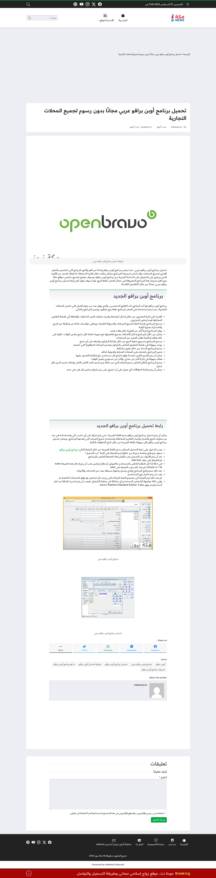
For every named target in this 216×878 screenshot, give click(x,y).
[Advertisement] (108, 37)
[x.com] (93, 4)
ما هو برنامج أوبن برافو (64, 664)
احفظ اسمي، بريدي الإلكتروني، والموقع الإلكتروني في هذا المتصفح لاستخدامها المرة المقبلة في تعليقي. (117, 813)
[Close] (29, 873)
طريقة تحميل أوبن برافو (90, 664)
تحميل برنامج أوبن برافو (116, 664)
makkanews (176, 127)
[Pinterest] (75, 4)
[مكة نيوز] (178, 18)
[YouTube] (81, 4)
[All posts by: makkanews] (156, 690)
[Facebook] (99, 4)
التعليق (163, 777)
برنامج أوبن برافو (69, 449)
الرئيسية (186, 54)
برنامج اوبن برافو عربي (141, 664)
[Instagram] (87, 4)
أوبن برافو (160, 664)
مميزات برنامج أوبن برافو (153, 669)
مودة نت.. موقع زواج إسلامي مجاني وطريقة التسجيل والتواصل (125, 873)
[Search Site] (28, 4)
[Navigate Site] (187, 4)
